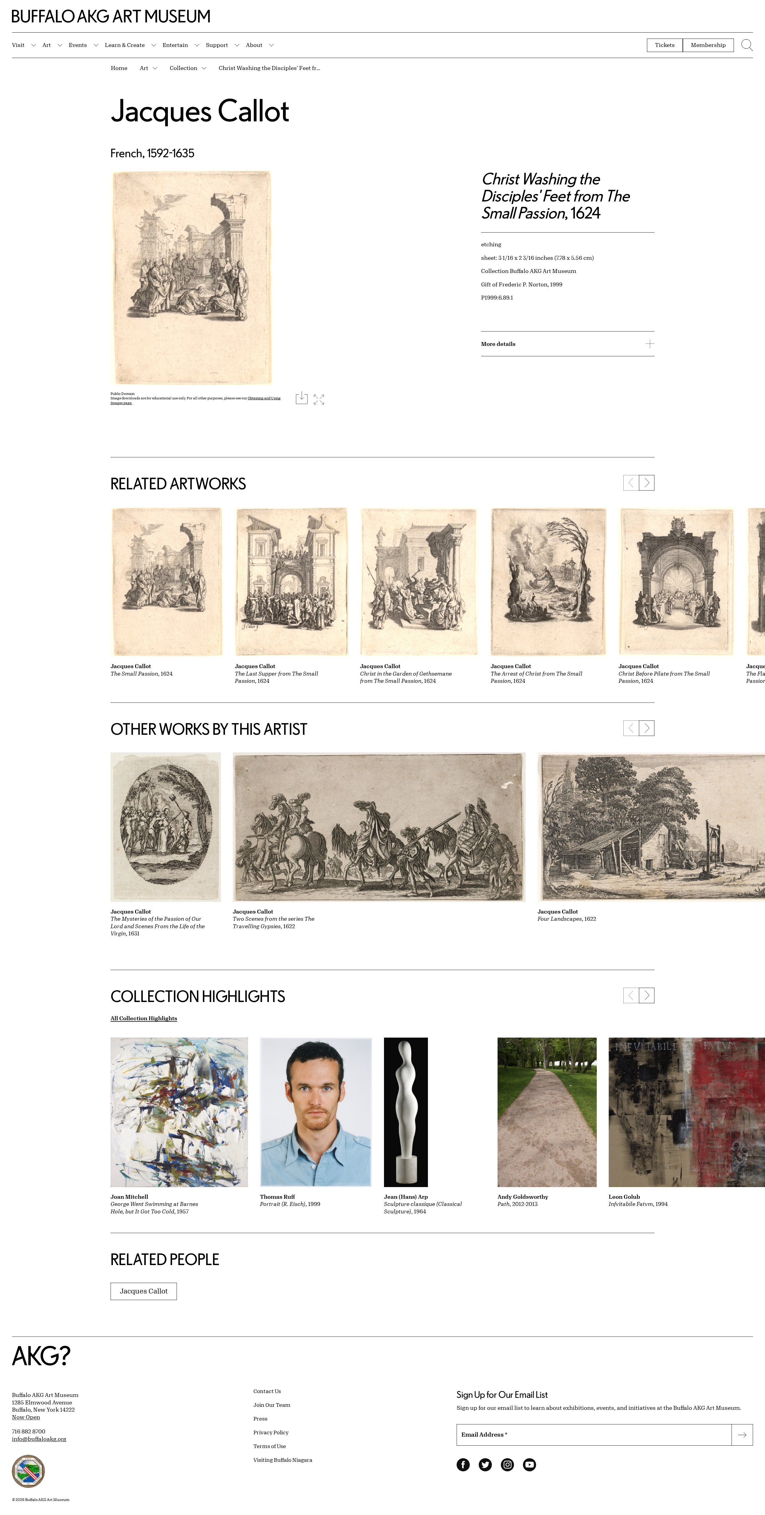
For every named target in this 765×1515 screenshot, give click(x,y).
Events (78, 45)
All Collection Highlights (144, 1018)
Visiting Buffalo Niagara (282, 1460)
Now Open (26, 1417)
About (254, 45)
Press (260, 1418)
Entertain (175, 45)
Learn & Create (125, 45)
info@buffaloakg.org (39, 1439)
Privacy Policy (271, 1432)
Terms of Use (269, 1446)
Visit (18, 45)
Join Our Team (271, 1405)
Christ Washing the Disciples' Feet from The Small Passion (271, 68)
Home (119, 68)
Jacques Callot (200, 110)
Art (46, 45)
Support (217, 45)
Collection (183, 68)
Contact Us (267, 1391)
